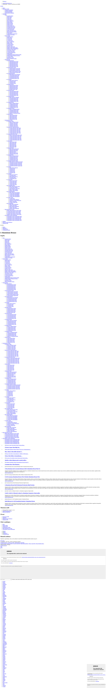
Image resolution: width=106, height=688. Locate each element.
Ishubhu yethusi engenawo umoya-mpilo (14, 214)
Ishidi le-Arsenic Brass (13, 180)
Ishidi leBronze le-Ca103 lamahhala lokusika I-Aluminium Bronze (20, 501)
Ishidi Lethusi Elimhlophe (13, 204)
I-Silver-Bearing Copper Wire (14, 188)
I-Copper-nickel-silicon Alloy (10, 357)
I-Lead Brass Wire (12, 177)
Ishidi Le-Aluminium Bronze (14, 109)
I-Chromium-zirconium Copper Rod (15, 163)
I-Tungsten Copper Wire (13, 125)
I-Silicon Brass (9, 140)
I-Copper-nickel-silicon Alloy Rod (15, 137)
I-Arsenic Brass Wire (13, 182)
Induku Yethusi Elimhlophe (14, 206)
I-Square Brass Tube (10, 25)
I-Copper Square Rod (11, 51)
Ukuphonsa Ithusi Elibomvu (14, 199)
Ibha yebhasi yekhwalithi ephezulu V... (13, 451)
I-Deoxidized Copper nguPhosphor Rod (14, 218)
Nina (1, 546)
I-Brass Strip (9, 17)
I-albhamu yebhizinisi (8, 10)
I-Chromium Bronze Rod (13, 99)
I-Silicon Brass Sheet (13, 141)
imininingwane (10, 472)
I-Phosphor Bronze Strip (13, 86)
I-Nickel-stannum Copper (11, 67)
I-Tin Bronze (9, 79)
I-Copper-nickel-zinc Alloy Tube (12, 356)
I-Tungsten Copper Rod (13, 124)
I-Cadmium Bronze (10, 102)
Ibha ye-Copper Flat (10, 41)
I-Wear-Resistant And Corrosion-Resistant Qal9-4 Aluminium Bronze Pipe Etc (22, 468)
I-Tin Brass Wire (12, 171)
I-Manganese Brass (10, 147)
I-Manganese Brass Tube (13, 153)
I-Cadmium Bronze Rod (13, 105)
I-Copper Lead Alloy (16, 543)
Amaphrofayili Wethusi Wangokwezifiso (14, 54)
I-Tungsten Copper (10, 121)
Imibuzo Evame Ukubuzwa (7, 222)
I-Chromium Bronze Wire (13, 100)
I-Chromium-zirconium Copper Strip (15, 162)
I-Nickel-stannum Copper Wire (14, 70)
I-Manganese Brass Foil (13, 150)
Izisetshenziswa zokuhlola (9, 12)
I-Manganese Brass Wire (13, 152)
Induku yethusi (9, 42)
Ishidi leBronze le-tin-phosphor (14, 74)
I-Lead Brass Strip (12, 175)
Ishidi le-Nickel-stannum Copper (15, 71)
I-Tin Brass (9, 166)
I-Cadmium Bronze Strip (13, 104)
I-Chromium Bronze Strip (13, 98)
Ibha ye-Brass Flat (10, 20)
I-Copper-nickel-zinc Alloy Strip (12, 352)
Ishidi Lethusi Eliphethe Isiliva (14, 186)
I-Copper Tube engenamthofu (14, 196)
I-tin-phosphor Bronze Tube (14, 78)
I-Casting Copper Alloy (13, 202)
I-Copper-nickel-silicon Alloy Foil (15, 136)
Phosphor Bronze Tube (13, 89)
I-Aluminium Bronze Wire (13, 112)
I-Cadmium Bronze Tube (13, 107)
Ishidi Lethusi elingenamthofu (14, 192)
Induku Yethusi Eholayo (13, 176)
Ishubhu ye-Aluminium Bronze (14, 113)
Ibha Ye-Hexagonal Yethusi (12, 31)
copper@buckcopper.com (7, 3)
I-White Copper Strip (13, 205)
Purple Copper (7, 35)
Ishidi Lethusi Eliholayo (13, 174)
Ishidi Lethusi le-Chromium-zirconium (16, 161)
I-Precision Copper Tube (11, 49)
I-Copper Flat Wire (10, 44)
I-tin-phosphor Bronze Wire (14, 77)
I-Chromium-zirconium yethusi (12, 160)
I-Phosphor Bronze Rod (13, 87)
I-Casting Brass (12, 198)
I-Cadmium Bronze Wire (13, 106)
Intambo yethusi (10, 43)
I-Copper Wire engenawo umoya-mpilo (14, 213)
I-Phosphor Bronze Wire (13, 88)
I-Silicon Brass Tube (12, 145)
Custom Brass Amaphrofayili (12, 33)
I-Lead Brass (9, 173)
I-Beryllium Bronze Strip (13, 62)
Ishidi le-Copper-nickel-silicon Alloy (13, 358)
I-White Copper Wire (13, 207)
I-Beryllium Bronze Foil (13, 63)
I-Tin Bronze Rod (12, 82)
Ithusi (6, 14)
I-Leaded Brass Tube (13, 178)
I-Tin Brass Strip (12, 168)
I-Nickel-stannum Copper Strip (14, 68)
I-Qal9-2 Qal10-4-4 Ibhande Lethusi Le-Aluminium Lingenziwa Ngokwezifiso (22, 493)
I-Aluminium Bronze (10, 108)
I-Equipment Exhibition (9, 9)
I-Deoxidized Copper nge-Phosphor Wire (14, 219)
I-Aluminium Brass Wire (13, 158)
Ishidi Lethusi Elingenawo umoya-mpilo (14, 210)
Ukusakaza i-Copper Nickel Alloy (15, 200)
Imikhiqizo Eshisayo (4, 542)
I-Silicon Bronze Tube (13, 119)
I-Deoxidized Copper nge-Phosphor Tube (14, 220)
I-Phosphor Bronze (10, 84)
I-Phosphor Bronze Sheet (13, 85)
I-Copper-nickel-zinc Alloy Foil (12, 353)
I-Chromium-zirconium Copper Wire (15, 164)
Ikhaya (4, 7)
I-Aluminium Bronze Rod (13, 111)
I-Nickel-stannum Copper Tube (14, 72)
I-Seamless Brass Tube (11, 27)
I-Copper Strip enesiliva (13, 187)
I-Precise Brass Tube (10, 28)
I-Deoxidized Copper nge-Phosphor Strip (14, 217)
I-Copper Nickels (3, 543)
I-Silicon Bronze (10, 114)
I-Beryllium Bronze (10, 60)
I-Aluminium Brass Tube (13, 159)
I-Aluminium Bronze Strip (13, 110)
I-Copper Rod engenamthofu (14, 194)
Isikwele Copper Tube (11, 46)
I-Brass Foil (9, 18)
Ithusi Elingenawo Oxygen (9, 209)
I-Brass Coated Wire (32, 543)
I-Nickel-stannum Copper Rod (14, 69)
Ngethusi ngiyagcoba (10, 34)
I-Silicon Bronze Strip (13, 116)
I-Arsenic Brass (9, 179)
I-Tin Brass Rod (12, 170)
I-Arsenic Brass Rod (12, 183)
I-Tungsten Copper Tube (13, 126)
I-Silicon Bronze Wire (13, 118)
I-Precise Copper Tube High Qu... (12, 447)
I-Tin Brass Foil (12, 169)
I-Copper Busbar (10, 40)
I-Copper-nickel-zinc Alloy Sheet (13, 351)
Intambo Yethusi (10, 22)
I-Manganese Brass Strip (13, 149)
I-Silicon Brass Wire (12, 146)
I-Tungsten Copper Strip (13, 123)
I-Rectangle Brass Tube (11, 26)
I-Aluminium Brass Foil (13, 157)
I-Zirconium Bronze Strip (13, 92)
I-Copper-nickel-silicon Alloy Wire (15, 138)
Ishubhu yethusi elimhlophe (14, 208)
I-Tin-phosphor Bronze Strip (14, 75)
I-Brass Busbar (9, 19)
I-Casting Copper (10, 197)
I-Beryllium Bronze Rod (13, 64)
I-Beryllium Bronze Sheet (13, 61)
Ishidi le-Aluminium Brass (13, 155)
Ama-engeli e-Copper (11, 50)
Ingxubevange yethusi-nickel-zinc (13, 127)
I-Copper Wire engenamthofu (14, 195)
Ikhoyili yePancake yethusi (11, 58)
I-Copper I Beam (10, 56)
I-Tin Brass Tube (12, 172)
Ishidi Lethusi (9, 16)
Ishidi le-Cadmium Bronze (13, 103)
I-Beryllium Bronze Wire (13, 65)
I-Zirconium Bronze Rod (13, 93)
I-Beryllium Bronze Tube (13, 66)
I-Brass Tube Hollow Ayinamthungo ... (13, 455)
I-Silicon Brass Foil (12, 143)
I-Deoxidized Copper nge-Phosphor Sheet (14, 216)
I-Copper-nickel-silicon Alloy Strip (15, 135)
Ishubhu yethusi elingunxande (12, 47)
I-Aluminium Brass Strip (13, 156)
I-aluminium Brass (10, 154)
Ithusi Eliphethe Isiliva (11, 185)
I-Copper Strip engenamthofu (14, 193)
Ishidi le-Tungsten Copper (13, 122)
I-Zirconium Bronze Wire (13, 94)
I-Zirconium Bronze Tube (13, 95)
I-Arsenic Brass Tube (13, 184)
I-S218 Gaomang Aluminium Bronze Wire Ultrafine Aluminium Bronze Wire (22, 476)
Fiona (1, 547)
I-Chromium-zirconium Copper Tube (15, 165)
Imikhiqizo (4, 13)
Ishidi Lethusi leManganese (14, 148)
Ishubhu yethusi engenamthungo (12, 48)
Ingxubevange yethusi (9, 120)
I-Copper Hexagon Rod (11, 52)
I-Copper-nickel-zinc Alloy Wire (12, 355)
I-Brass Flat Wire (10, 23)
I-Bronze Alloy (7, 59)
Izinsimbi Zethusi (10, 15)
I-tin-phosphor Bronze (11, 73)
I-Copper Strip (9, 38)
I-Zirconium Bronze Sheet (13, 91)
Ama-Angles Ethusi (10, 29)
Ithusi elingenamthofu (11, 191)
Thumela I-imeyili (3, 545)
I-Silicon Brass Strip (12, 142)
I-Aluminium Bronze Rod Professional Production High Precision (19, 485)
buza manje (2, 540)
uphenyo (6, 472)
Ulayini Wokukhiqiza (8, 11)
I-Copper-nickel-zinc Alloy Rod (12, 354)
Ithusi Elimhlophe (10, 203)
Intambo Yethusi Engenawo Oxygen (13, 55)
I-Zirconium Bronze (10, 90)
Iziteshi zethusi (9, 32)
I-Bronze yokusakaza (13, 201)
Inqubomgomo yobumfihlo (19, 542)
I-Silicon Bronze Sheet (13, 115)
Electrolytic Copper (10, 57)
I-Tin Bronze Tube (12, 83)
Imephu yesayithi (11, 542)
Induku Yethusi (9, 21)
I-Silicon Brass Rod (12, 144)
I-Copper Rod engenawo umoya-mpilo (14, 212)
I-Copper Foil (9, 39)
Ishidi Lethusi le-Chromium (14, 97)
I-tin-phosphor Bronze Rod (14, 76)
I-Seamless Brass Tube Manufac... (12, 464)
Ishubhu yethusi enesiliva (13, 190)
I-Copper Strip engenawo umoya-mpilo (14, 211)
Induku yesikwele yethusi (11, 30)
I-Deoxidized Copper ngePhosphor (11, 215)
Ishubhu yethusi (10, 24)
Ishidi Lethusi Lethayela (13, 80)
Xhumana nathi (5, 223)
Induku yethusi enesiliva (13, 189)
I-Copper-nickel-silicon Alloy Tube (15, 139)
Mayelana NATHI (6, 8)
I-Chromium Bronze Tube (13, 101)
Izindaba (4, 221)
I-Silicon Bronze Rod (13, 117)
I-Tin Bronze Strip (12, 81)
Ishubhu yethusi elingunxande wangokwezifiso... (16, 460)
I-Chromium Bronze (10, 96)
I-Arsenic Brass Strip (13, 181)
